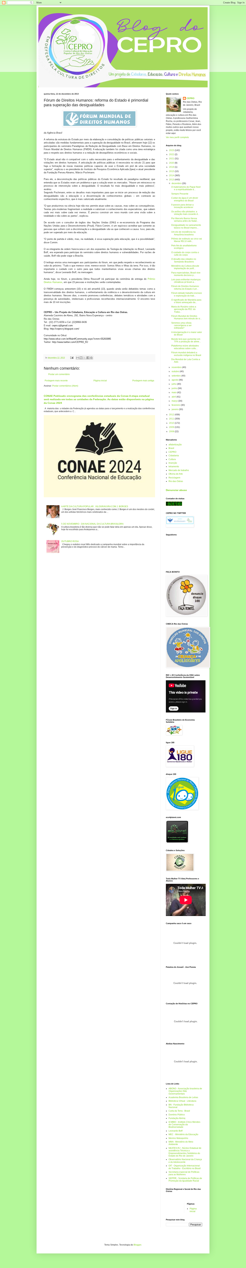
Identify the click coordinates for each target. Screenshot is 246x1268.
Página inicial (100, 380)
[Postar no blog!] (81, 358)
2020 (172, 163)
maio (174, 392)
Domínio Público (177, 1114)
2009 (172, 427)
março (175, 401)
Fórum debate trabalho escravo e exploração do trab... (186, 294)
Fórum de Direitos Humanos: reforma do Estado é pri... (185, 287)
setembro (176, 375)
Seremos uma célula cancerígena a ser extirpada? (181, 325)
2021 (172, 158)
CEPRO (190, 98)
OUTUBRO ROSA (70, 541)
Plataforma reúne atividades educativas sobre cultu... (185, 346)
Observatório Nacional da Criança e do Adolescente (185, 1160)
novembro (177, 367)
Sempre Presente (179, 194)
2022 (172, 154)
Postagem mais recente (56, 380)
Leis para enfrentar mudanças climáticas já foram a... (186, 280)
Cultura (172, 459)
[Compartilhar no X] (84, 358)
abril (174, 397)
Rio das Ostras (176, 481)
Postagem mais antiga (143, 380)
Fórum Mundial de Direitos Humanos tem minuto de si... (186, 317)
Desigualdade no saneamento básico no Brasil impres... (186, 226)
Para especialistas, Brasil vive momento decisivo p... (185, 274)
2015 (172, 171)
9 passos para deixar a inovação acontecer (182, 206)
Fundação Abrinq (177, 1118)
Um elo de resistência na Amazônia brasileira (183, 233)
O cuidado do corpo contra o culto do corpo (185, 253)
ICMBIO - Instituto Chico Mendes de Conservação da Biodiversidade (184, 1124)
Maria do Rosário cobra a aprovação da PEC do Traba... (183, 309)
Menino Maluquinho (178, 1138)
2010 (172, 423)
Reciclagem (174, 477)
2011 (172, 418)
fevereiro (176, 405)
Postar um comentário (59, 374)
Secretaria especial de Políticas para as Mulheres (184, 1173)
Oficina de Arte (176, 474)
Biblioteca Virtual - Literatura (182, 1101)
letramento (174, 466)
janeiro (175, 409)
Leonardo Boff (175, 1131)
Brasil (171, 448)
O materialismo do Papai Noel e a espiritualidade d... (186, 188)
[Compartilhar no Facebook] (88, 358)
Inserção (173, 463)
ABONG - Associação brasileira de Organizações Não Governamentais (185, 1091)
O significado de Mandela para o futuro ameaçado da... (186, 301)
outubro (176, 371)
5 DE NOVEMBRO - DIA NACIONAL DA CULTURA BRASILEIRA (92, 524)
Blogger (137, 1245)
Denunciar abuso (176, 490)
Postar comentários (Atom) (65, 386)
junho (175, 388)
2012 (172, 414)
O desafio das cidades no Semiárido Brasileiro (183, 260)
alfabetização (175, 444)
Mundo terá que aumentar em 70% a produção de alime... (186, 340)
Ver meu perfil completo (177, 137)
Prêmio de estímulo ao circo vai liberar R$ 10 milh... (186, 240)
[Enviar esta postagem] (71, 358)
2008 (172, 431)
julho (174, 384)
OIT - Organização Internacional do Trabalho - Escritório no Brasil (185, 1166)
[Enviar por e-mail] (77, 358)
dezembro (177, 183)
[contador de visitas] (174, 505)
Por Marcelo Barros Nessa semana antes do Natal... (184, 219)
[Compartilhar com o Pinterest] (91, 358)
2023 (172, 150)
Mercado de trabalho (179, 470)
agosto (175, 380)
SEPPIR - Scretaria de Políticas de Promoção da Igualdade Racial (185, 1179)
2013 (172, 179)
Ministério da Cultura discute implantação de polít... (185, 267)
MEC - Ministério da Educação (183, 1134)
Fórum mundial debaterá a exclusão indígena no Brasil (186, 353)
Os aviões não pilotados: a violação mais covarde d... (185, 212)
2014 (172, 175)
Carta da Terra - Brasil (179, 1111)
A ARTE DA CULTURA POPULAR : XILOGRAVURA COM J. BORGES (94, 506)
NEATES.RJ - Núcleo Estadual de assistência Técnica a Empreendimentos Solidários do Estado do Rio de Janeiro (185, 1152)
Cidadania (174, 455)
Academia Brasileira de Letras (183, 1097)
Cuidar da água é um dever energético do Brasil (184, 199)
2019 (172, 167)
